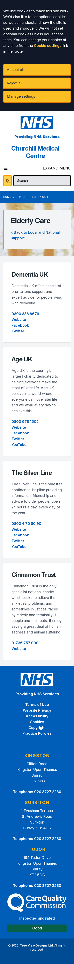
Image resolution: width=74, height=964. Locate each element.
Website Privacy (37, 710)
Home (7, 196)
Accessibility (37, 716)
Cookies (37, 722)
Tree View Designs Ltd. (37, 945)
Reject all (14, 83)
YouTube (19, 444)
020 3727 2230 (47, 792)
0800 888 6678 (25, 314)
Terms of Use (37, 704)
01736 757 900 (25, 643)
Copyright (37, 727)
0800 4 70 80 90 (26, 523)
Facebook (20, 325)
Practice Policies (37, 733)
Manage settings (21, 96)
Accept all (15, 69)
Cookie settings (47, 45)
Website (19, 319)
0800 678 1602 (25, 421)
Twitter (18, 331)
